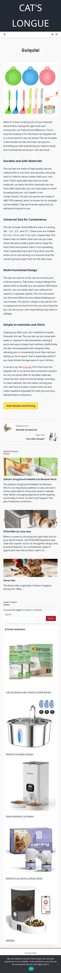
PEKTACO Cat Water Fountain (19, 754)
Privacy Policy (30, 953)
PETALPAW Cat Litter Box (17, 531)
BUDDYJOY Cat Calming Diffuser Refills (24, 878)
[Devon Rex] (30, 568)
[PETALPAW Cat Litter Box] (30, 519)
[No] (57, 964)
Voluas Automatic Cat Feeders (20, 816)
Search (8, 614)
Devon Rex (9, 580)
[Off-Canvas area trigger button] (4, 34)
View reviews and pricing (20, 405)
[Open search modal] (57, 34)
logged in (19, 610)
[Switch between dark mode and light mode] (52, 34)
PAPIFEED (10, 940)
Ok (31, 969)
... (23, 589)
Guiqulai (27, 367)
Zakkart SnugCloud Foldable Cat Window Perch (30, 479)
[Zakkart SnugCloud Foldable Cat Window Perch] (30, 467)
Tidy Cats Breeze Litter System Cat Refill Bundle (28, 692)
